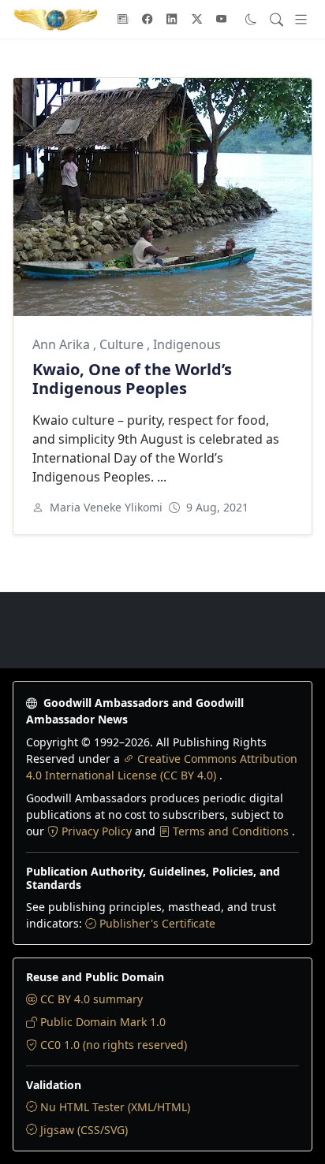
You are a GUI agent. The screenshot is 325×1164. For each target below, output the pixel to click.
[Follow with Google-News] (123, 19)
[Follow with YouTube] (221, 19)
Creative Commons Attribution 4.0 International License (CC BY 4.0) (161, 767)
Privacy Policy (98, 831)
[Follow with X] (197, 19)
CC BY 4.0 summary (91, 998)
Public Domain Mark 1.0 (103, 1021)
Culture (123, 344)
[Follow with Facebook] (147, 19)
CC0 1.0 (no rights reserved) (113, 1044)
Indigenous (187, 344)
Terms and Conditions (232, 831)
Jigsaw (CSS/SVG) (84, 1129)
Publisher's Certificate (157, 923)
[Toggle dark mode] (251, 19)
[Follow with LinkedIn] (172, 19)
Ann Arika (62, 344)
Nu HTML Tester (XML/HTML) (115, 1106)
